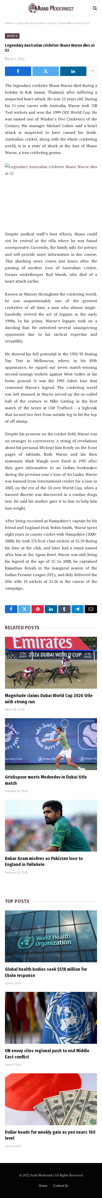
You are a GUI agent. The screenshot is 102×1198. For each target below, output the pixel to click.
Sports (12, 35)
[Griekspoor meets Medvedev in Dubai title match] (51, 744)
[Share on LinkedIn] (73, 71)
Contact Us (60, 1185)
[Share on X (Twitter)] (45, 71)
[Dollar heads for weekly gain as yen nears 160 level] (51, 1099)
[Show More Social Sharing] (92, 71)
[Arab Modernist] (51, 8)
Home (9, 23)
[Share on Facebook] (18, 71)
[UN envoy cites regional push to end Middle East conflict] (51, 1018)
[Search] (94, 8)
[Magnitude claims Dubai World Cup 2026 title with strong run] (51, 663)
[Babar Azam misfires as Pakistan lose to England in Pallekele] (51, 826)
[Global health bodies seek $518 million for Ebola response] (51, 936)
